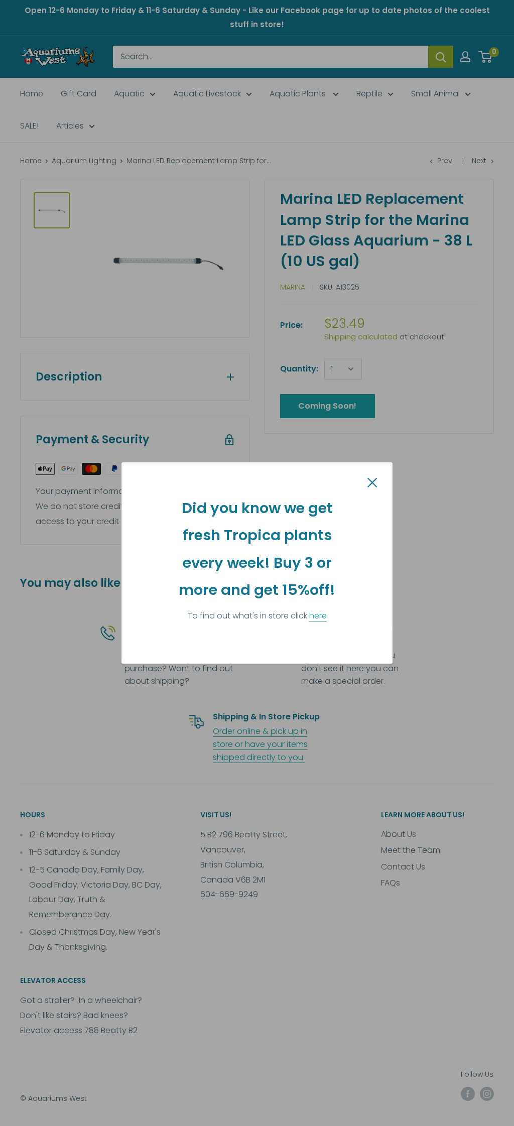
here (318, 615)
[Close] (372, 481)
